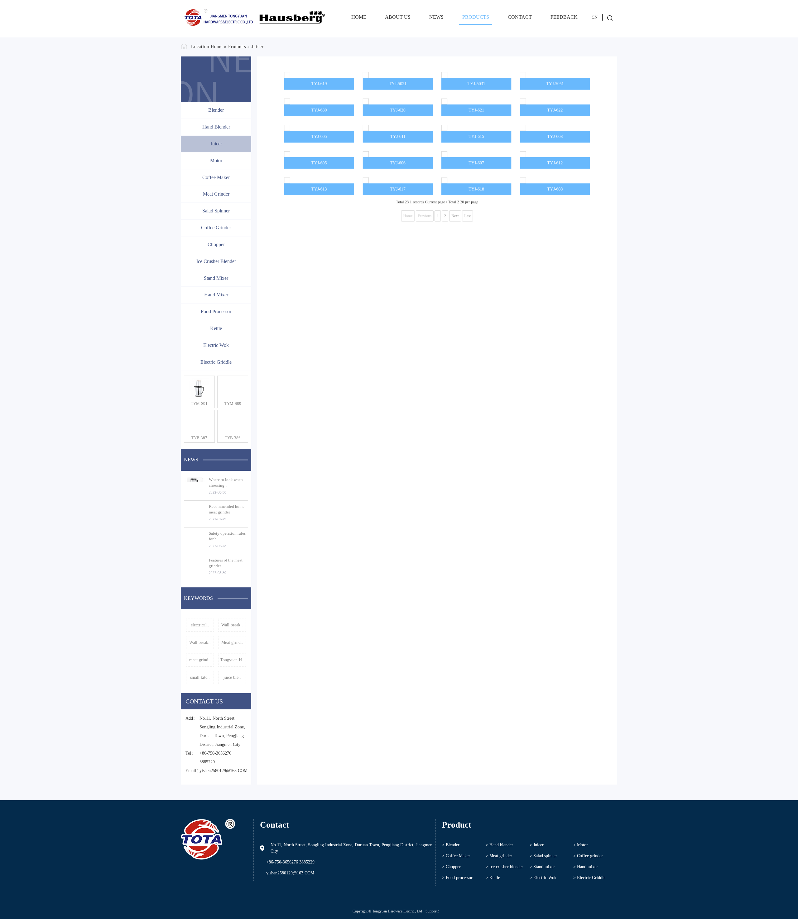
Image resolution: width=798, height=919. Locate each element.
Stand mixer (216, 278)
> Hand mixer (585, 866)
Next (458, 342)
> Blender (450, 845)
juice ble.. (232, 677)
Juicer (258, 46)
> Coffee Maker (456, 855)
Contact (520, 17)
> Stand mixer (542, 866)
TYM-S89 (232, 403)
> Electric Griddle (589, 877)
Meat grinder (216, 194)
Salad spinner (216, 210)
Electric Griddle (216, 362)
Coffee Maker (216, 177)
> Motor (580, 845)
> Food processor (457, 877)
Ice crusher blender (216, 261)
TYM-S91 (199, 403)
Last (472, 342)
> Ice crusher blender (504, 866)
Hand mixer (216, 294)
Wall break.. (232, 625)
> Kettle (493, 877)
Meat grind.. (232, 642)
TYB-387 (199, 437)
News (436, 17)
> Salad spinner (543, 855)
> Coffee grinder (588, 855)
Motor (216, 160)
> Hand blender (499, 845)
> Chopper (451, 866)
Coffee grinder (216, 227)
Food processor (216, 311)
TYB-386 (233, 437)
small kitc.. (200, 677)
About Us (398, 17)
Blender (216, 110)
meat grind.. (200, 660)
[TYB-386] (233, 423)
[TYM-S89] (233, 388)
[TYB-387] (199, 423)
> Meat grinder (499, 855)
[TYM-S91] (199, 388)
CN (595, 17)
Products (475, 17)
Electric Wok (216, 345)
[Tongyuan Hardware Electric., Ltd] (254, 18)
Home (358, 17)
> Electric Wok (543, 877)
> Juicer (537, 845)
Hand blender (216, 126)
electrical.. (200, 625)
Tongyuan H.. (232, 660)
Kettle (216, 328)
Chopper (216, 244)
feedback (564, 17)
